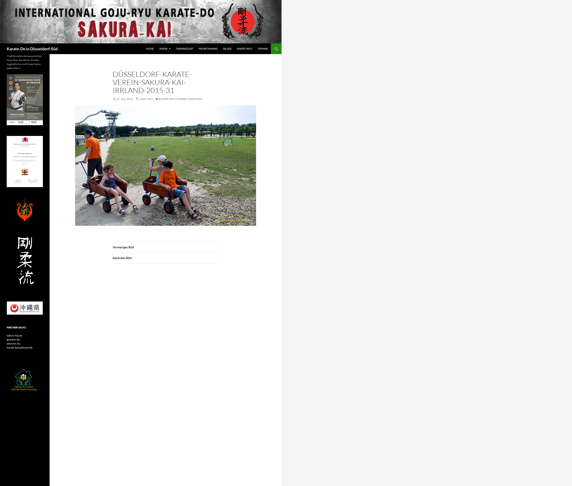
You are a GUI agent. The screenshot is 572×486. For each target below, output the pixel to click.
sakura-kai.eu (14, 335)
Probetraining (208, 48)
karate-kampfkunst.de (19, 347)
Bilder (227, 48)
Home (150, 48)
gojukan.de (13, 339)
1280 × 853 (146, 99)
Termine (263, 48)
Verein (163, 48)
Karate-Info (244, 48)
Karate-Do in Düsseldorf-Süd (32, 48)
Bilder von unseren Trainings (180, 99)
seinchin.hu (13, 343)
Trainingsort (184, 48)
